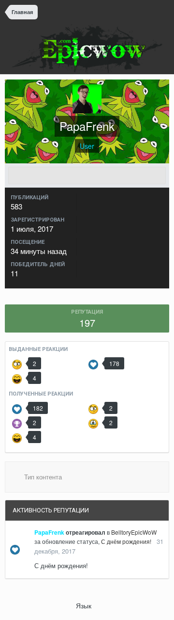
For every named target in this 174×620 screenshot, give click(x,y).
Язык (84, 605)
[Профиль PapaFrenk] (87, 175)
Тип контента (42, 476)
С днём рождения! (126, 541)
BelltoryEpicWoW (134, 532)
